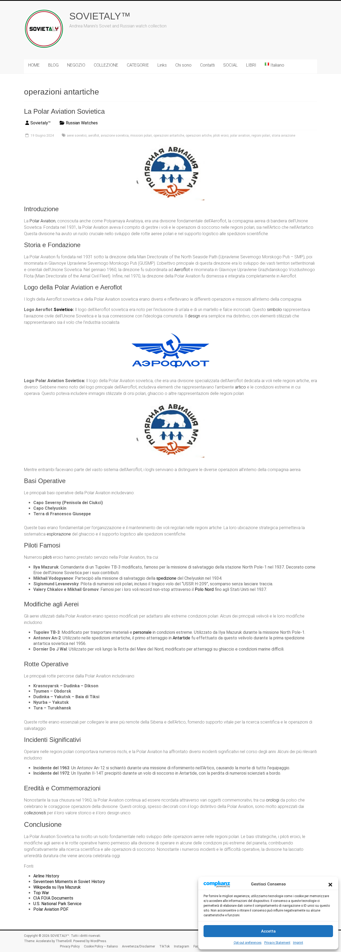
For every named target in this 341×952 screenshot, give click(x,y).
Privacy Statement (277, 943)
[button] (330, 884)
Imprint (298, 943)
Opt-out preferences (248, 943)
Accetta (268, 931)
